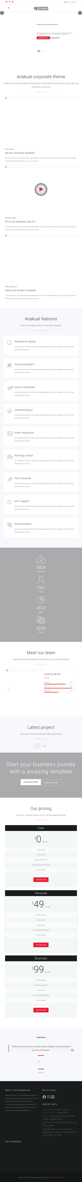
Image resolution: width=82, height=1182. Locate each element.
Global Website (71, 2)
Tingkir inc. (41, 1072)
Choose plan (41, 879)
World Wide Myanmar (57, 1177)
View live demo (51, 783)
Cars (44, 746)
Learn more (43, 38)
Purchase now (52, 38)
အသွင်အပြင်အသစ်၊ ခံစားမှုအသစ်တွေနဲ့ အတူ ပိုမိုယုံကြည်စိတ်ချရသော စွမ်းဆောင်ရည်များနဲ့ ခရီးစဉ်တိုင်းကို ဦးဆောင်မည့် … (59, 1132)
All (37, 746)
